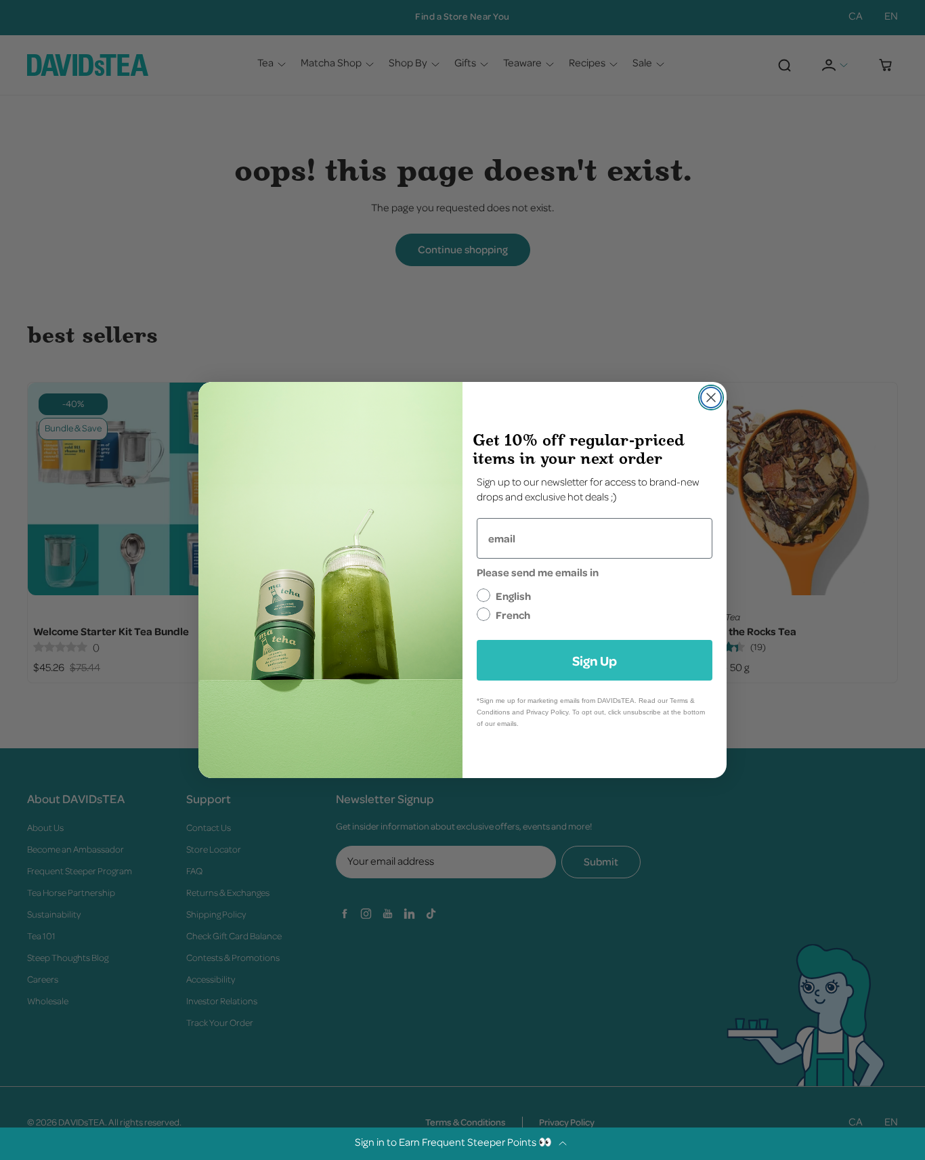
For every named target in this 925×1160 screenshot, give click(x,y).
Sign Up (594, 660)
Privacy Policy (547, 712)
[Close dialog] (711, 397)
